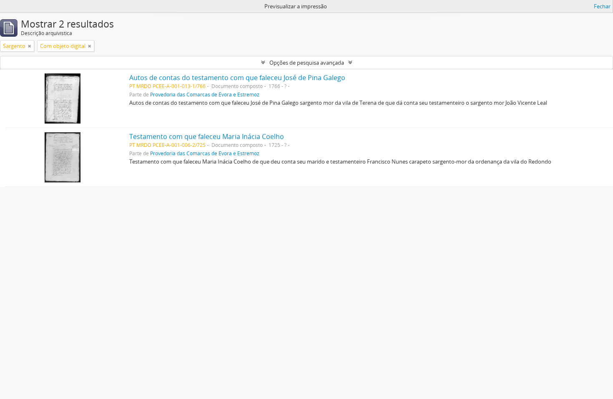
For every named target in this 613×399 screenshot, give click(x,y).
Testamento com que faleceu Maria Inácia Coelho (206, 136)
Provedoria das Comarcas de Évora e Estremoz (204, 94)
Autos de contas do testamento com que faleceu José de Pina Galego (237, 77)
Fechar (602, 6)
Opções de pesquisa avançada (306, 62)
